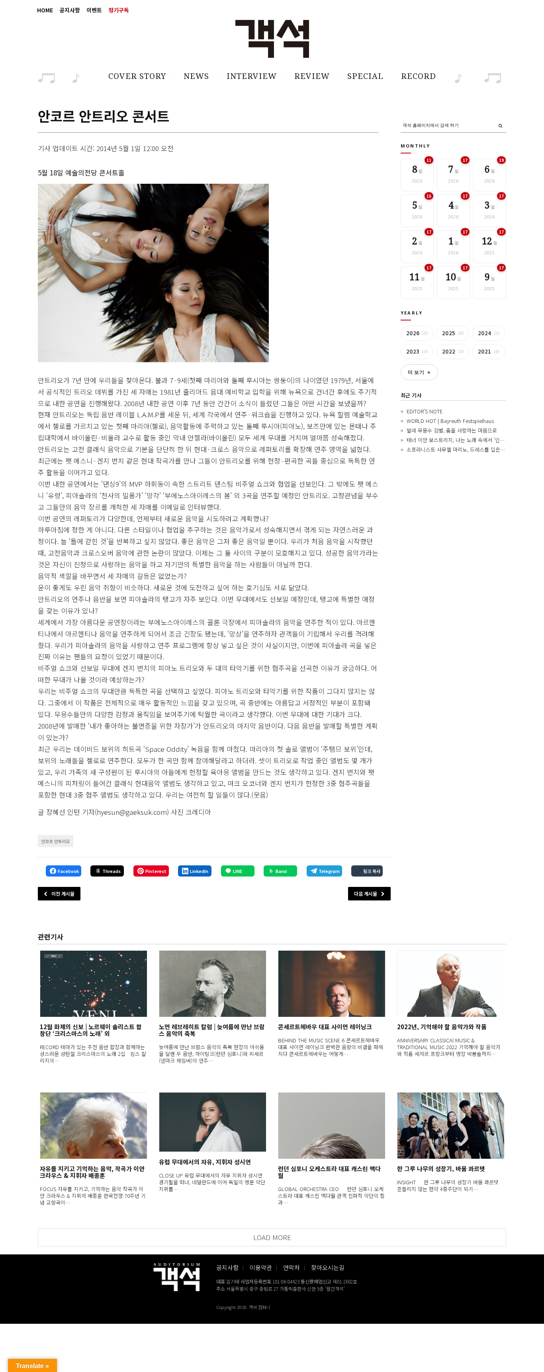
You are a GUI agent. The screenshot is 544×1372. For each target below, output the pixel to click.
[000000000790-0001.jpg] (153, 274)
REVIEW (312, 76)
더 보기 (419, 372)
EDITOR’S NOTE (424, 411)
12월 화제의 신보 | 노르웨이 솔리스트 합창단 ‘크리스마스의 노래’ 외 (91, 1030)
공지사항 (69, 10)
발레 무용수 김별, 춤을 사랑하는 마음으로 (452, 430)
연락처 (291, 1267)
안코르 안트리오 (55, 841)
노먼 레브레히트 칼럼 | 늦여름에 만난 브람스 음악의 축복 (212, 1030)
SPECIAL (365, 76)
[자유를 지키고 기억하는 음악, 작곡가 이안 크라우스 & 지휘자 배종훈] (93, 1125)
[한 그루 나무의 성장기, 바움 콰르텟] (450, 1125)
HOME (45, 10)
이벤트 (94, 10)
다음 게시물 (365, 893)
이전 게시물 (62, 893)
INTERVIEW (252, 76)
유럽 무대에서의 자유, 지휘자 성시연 (205, 1161)
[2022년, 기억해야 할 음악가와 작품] (450, 983)
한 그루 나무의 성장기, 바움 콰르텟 (441, 1168)
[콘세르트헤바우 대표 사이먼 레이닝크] (331, 983)
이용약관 (261, 1267)
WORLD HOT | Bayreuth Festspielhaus (450, 421)
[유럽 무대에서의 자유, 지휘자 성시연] (212, 1122)
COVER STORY (137, 76)
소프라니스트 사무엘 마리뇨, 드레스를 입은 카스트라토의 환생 (474, 449)
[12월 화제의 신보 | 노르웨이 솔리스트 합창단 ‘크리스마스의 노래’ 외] (93, 983)
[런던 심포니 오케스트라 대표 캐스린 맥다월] (331, 1125)
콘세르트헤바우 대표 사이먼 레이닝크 (325, 1026)
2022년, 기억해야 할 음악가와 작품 (442, 1026)
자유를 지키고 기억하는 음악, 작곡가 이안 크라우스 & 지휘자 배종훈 (92, 1172)
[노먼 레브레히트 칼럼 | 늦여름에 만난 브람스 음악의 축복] (212, 983)
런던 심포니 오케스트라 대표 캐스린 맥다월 (329, 1172)
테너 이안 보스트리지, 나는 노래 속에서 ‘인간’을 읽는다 (466, 440)
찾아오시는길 (327, 1267)
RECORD (418, 76)
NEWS (196, 76)
